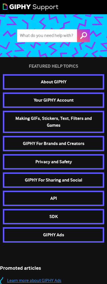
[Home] (30, 7)
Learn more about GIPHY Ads (34, 280)
